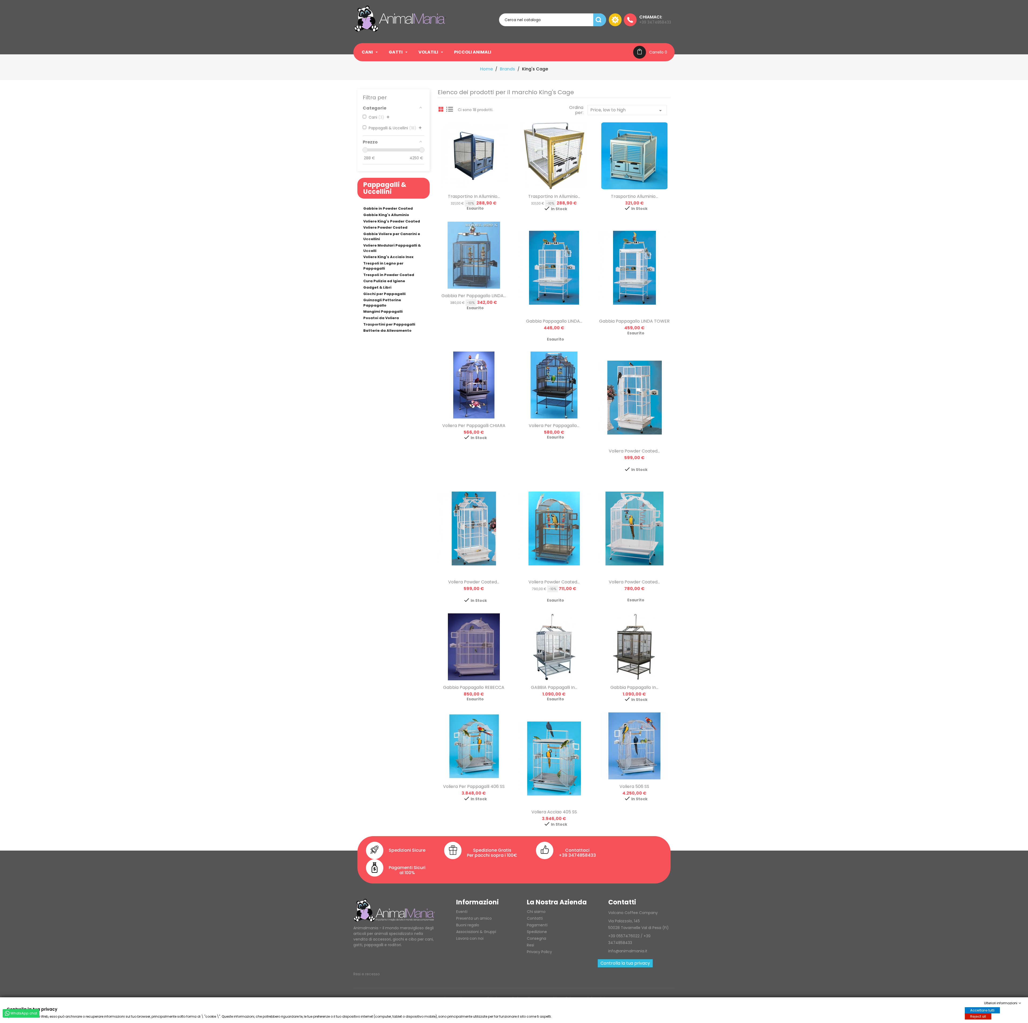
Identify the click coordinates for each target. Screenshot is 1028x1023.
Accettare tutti (982, 1010)
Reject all (978, 1016)
